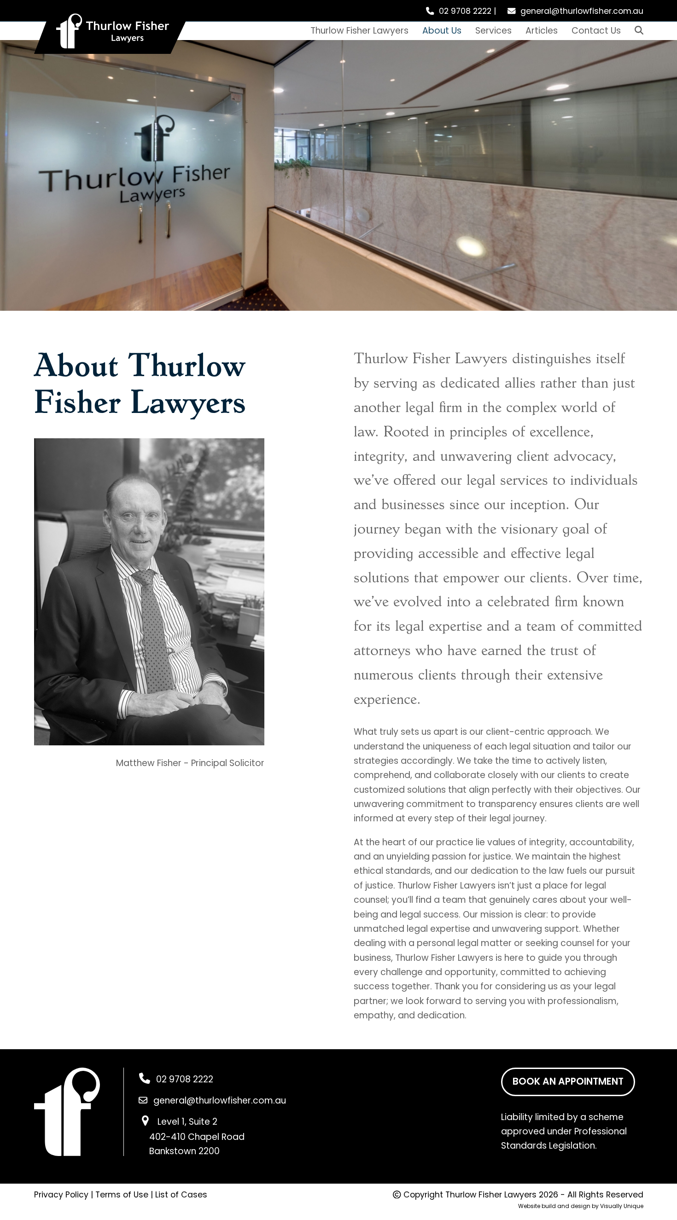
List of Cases (181, 1194)
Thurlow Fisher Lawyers (491, 1194)
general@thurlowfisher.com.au (581, 11)
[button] (639, 30)
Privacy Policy (61, 1194)
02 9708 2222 (465, 11)
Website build (537, 1206)
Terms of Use (121, 1194)
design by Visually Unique (607, 1206)
